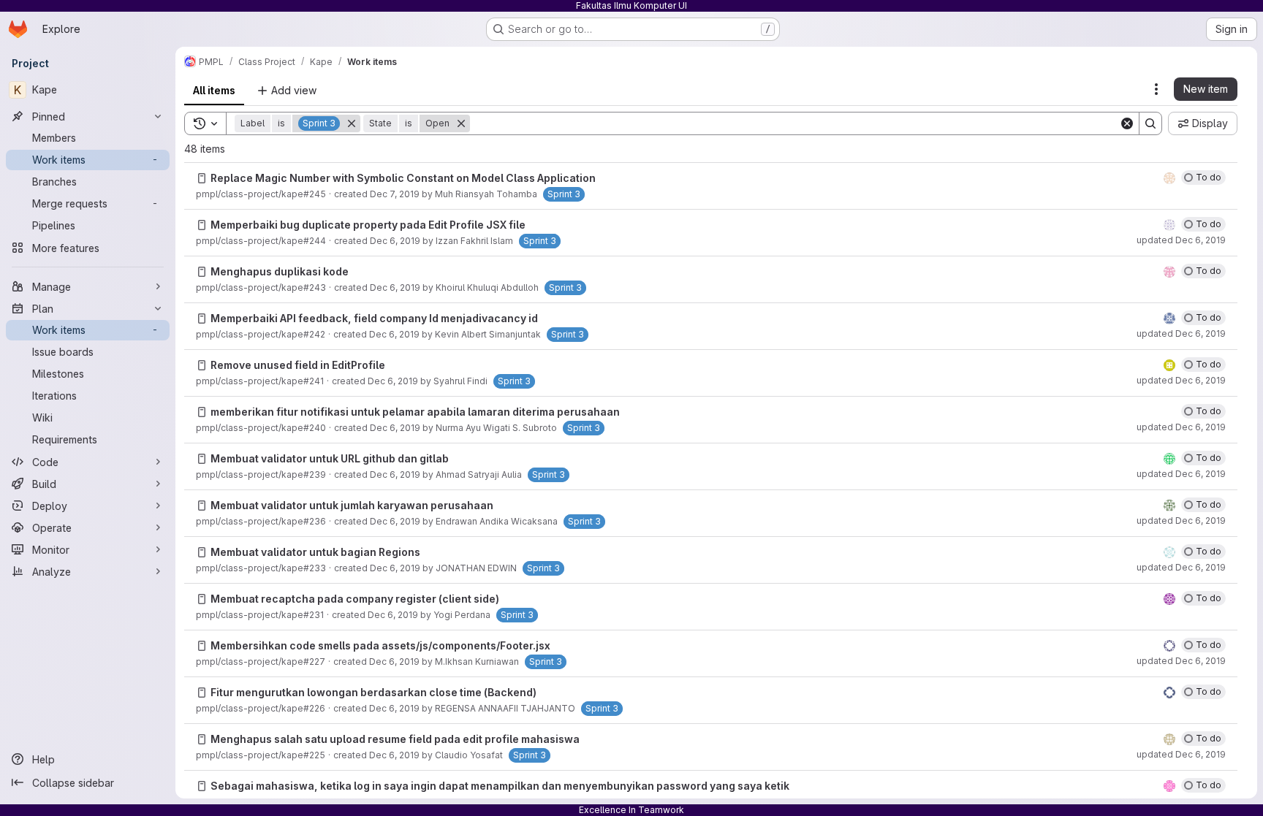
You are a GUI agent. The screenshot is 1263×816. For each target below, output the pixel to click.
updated (1181, 239)
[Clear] (1127, 123)
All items (214, 90)
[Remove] (351, 123)
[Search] (1150, 123)
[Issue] (202, 178)
